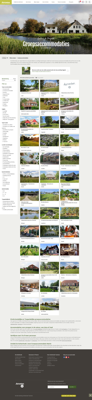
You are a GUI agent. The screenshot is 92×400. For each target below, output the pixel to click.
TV (3, 177)
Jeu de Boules (6, 146)
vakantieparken (13, 324)
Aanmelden (72, 386)
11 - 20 (4, 192)
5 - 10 (4, 194)
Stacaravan (5, 102)
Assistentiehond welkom (8, 201)
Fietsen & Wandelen (62, 2)
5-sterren (5, 141)
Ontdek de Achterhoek (18, 2)
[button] (79, 2)
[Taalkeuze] (82, 2)
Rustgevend (5, 136)
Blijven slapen (36, 2)
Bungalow (5, 105)
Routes (53, 2)
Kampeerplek (6, 89)
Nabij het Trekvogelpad (8, 119)
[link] (46, 70)
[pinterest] (68, 357)
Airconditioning (6, 182)
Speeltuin (5, 148)
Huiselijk (5, 133)
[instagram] (66, 357)
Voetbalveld (5, 156)
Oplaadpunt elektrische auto (9, 165)
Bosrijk (4, 112)
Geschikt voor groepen (8, 129)
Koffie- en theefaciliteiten (9, 173)
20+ (4, 190)
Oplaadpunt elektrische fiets (9, 167)
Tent (4, 97)
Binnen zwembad (7, 155)
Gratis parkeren (6, 151)
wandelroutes (22, 340)
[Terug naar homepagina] (7, 57)
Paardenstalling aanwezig (8, 161)
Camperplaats (6, 99)
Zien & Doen (28, 2)
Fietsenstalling (6, 150)
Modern (5, 139)
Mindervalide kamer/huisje (9, 203)
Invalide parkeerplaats (8, 209)
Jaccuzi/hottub (6, 163)
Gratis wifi (5, 179)
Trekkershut (6, 100)
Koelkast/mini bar (7, 175)
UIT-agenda (71, 2)
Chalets (4, 104)
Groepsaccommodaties (23, 57)
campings (20, 324)
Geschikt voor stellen (7, 124)
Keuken (4, 180)
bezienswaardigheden (67, 340)
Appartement (6, 94)
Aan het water (6, 116)
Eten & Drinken (46, 2)
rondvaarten (34, 340)
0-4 (4, 196)
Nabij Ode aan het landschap (9, 117)
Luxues (4, 134)
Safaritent (5, 95)
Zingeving (5, 138)
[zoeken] (89, 2)
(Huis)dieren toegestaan (8, 153)
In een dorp (5, 114)
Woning (5, 92)
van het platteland (38, 329)
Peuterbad (5, 160)
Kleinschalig (5, 131)
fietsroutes (27, 340)
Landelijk (5, 111)
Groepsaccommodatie (8, 90)
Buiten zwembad (7, 158)
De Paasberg (64, 329)
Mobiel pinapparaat (7, 204)
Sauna (4, 168)
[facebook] (64, 357)
